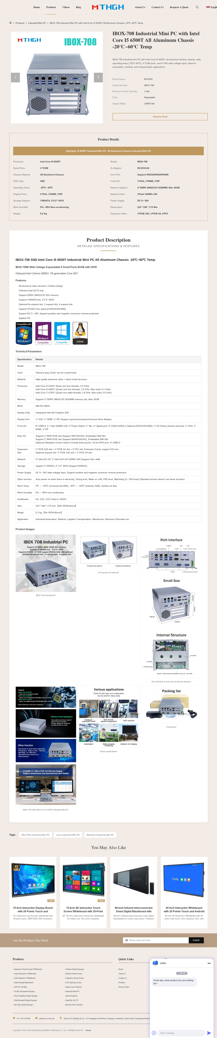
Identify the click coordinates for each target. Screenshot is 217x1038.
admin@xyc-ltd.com (46, 1018)
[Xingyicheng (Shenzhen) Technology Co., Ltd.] (107, 7)
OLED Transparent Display (24, 991)
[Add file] (154, 1032)
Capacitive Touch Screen (74, 978)
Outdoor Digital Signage (74, 969)
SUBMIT (196, 940)
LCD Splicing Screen (73, 982)
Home (37, 7)
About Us (140, 7)
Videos (66, 7)
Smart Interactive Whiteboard (25, 973)
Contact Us (158, 7)
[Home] (10, 23)
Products (51, 7)
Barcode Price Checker (74, 1004)
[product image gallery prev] (15, 77)
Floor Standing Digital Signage (25, 995)
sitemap (88, 1030)
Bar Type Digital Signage (23, 1004)
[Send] (209, 1032)
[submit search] (197, 7)
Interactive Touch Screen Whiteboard (28, 969)
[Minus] (209, 963)
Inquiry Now (160, 116)
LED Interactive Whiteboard (24, 978)
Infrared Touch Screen (73, 973)
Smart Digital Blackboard (23, 982)
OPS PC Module (20, 987)
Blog (78, 7)
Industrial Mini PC (37, 23)
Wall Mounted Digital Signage (25, 1000)
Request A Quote (179, 7)
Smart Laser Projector (73, 987)
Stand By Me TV (71, 1000)
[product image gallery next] (98, 77)
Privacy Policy (124, 987)
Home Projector (71, 995)
